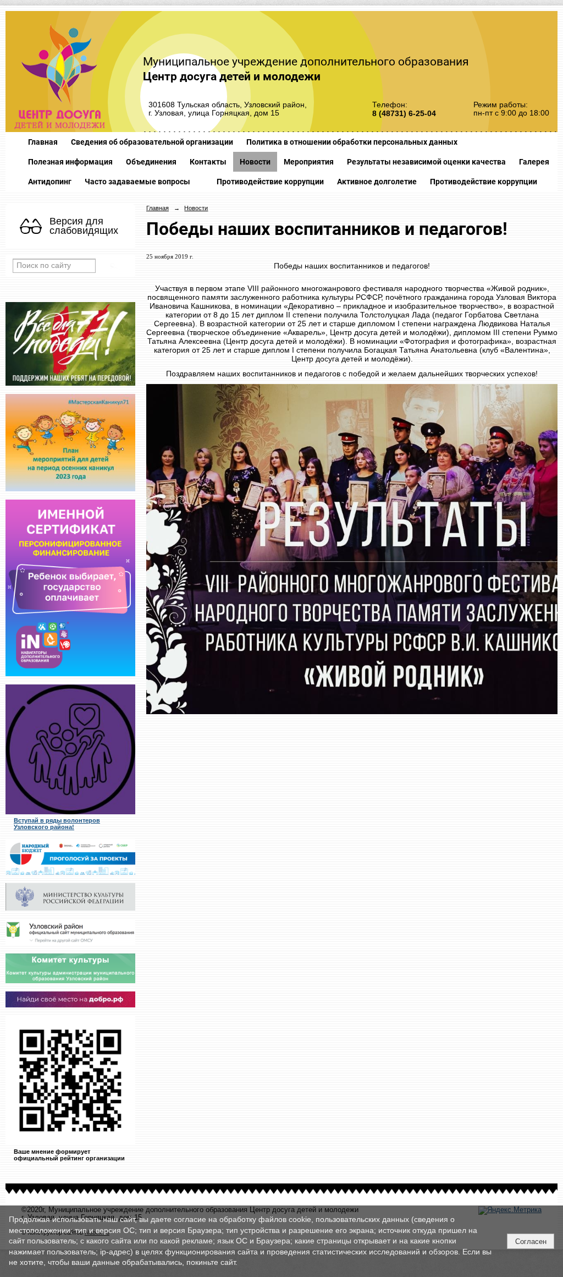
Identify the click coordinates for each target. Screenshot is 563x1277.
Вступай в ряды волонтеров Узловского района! (57, 823)
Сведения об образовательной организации (152, 142)
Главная (43, 142)
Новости (255, 161)
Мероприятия (309, 161)
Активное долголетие (377, 181)
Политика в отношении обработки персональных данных (351, 142)
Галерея (534, 161)
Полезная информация (70, 161)
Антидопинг (49, 181)
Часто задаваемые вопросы (137, 181)
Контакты (208, 161)
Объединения (151, 161)
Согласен (531, 1241)
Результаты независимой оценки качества (426, 161)
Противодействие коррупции (270, 181)
